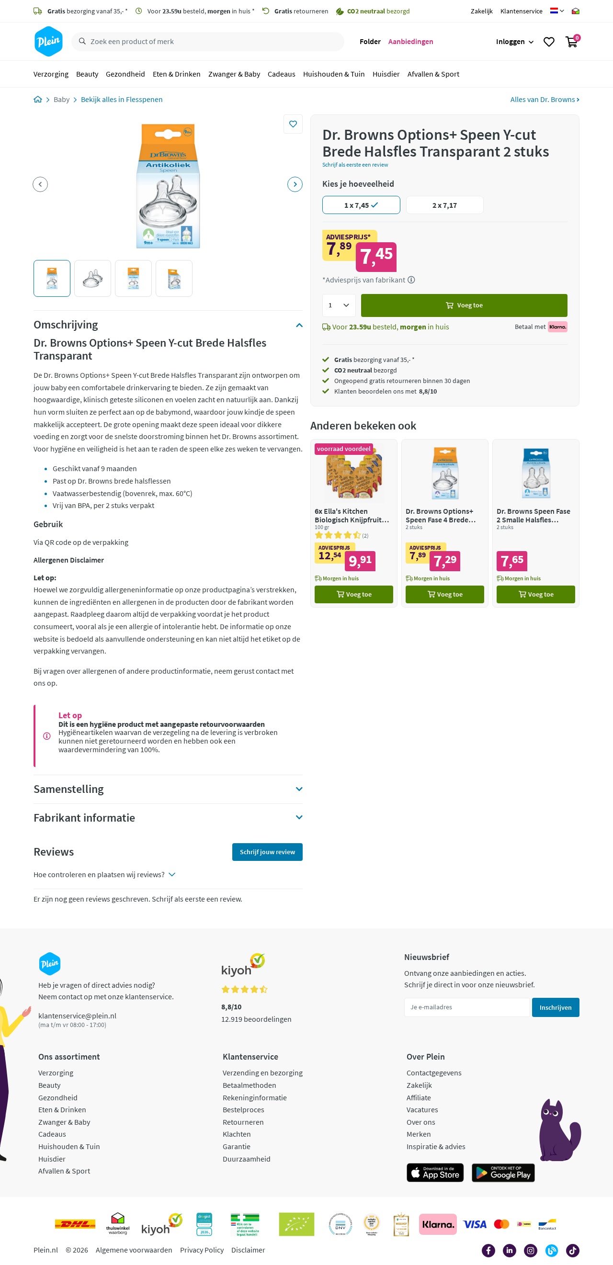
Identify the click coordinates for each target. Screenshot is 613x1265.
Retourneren (243, 1122)
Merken (419, 1134)
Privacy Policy (202, 1249)
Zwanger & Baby (234, 74)
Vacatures (422, 1109)
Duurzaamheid (247, 1158)
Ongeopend (351, 380)
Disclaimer (248, 1249)
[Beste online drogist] (372, 1224)
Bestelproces (243, 1109)
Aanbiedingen (410, 41)
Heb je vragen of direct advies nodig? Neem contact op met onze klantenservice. (106, 990)
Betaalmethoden (249, 1085)
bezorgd (365, 370)
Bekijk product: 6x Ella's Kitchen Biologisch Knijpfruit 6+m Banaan (354, 523)
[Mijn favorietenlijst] (549, 42)
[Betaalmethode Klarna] (438, 1224)
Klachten (237, 1134)
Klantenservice (521, 11)
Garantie (236, 1146)
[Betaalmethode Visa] (475, 1224)
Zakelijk (482, 11)
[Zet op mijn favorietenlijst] (293, 124)
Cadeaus (281, 74)
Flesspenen (144, 99)
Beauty (87, 74)
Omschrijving (66, 324)
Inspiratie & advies (436, 1146)
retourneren (301, 11)
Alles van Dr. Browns (544, 99)
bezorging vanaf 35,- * (87, 11)
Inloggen (510, 41)
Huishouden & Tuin (334, 74)
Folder (370, 41)
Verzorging (51, 74)
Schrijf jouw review (267, 851)
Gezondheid (125, 74)
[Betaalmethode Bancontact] (547, 1224)
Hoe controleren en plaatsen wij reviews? (99, 874)
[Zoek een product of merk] (80, 41)
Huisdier (386, 74)
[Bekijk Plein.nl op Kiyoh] (162, 1224)
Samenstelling (68, 789)
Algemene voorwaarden (134, 1249)
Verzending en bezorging (263, 1072)
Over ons (421, 1122)
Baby (61, 99)
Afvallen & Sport (433, 74)
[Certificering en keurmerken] (297, 1224)
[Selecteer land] (557, 11)
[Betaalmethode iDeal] (524, 1224)
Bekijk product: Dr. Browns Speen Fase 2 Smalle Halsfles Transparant (536, 523)
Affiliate (419, 1097)
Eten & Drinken (177, 74)
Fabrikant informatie (84, 818)
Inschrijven (556, 1007)
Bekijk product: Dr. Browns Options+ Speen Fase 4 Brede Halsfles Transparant (445, 523)
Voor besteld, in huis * (200, 11)
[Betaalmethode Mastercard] (501, 1224)
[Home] (38, 99)
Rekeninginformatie (255, 1097)
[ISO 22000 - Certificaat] (341, 1224)
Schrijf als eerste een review (355, 164)
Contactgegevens (434, 1072)
